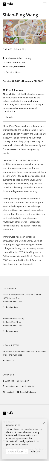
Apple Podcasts (12, 386)
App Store (9, 381)
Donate (9, 117)
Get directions (13, 72)
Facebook (10, 392)
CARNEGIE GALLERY (14, 49)
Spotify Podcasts (28, 392)
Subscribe (9, 360)
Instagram (24, 381)
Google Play (30, 386)
